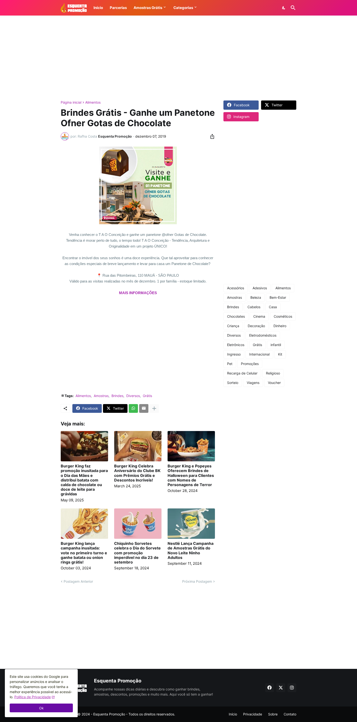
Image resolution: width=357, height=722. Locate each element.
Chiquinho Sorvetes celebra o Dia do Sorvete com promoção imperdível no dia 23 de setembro (137, 552)
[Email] (143, 408)
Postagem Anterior (78, 581)
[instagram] (292, 687)
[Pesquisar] (292, 8)
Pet (229, 364)
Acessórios (235, 288)
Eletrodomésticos (262, 335)
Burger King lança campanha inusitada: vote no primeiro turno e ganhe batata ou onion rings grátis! (84, 552)
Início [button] (98, 7)
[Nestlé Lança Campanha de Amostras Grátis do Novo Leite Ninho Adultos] (191, 523)
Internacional (259, 354)
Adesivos (260, 288)
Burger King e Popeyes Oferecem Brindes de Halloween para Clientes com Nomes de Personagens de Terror (191, 475)
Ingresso (234, 354)
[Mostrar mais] (154, 408)
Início (233, 714)
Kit (280, 354)
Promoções (250, 364)
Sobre (273, 714)
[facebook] (269, 687)
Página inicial (71, 102)
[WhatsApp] (133, 408)
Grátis (147, 396)
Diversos (133, 396)
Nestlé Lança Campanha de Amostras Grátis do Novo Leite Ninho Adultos (190, 550)
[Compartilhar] (211, 136)
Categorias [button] (183, 7)
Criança (233, 326)
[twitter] (280, 687)
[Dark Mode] (284, 8)
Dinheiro (279, 326)
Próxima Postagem (197, 581)
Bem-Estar (278, 297)
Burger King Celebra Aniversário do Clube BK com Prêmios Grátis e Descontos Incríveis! (137, 473)
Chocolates (236, 316)
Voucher (274, 383)
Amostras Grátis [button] (148, 7)
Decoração (256, 326)
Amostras (101, 396)
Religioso (273, 373)
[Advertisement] (178, 58)
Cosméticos (283, 316)
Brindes (117, 396)
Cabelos (253, 307)
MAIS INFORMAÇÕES (138, 293)
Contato (290, 714)
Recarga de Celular (242, 373)
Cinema (259, 316)
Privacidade (252, 714)
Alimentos (93, 102)
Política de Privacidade (32, 697)
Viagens (253, 383)
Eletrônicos (235, 345)
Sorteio (232, 383)
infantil (276, 345)
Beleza (255, 297)
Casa (273, 307)
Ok (41, 708)
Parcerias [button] (118, 7)
